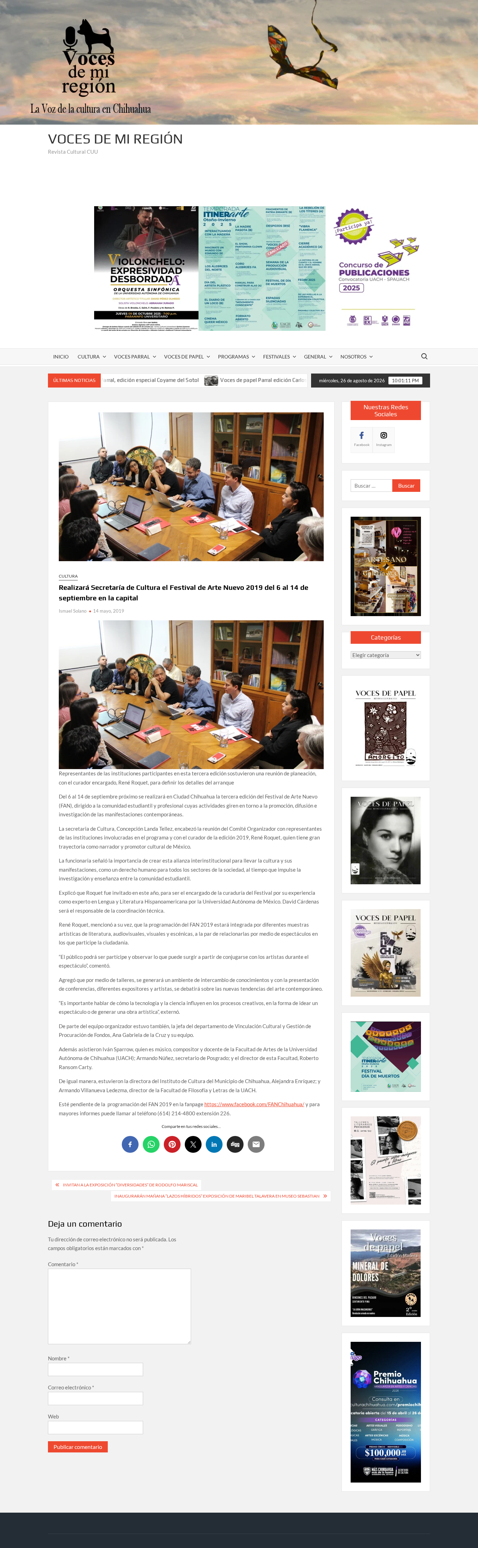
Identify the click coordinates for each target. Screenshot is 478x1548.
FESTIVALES (276, 357)
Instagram (384, 444)
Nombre (59, 1358)
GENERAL (315, 357)
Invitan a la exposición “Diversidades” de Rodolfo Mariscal (130, 1184)
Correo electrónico (71, 1387)
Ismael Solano (72, 611)
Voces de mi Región (115, 139)
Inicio (61, 357)
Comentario (63, 1264)
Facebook (362, 444)
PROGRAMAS (233, 357)
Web (53, 1416)
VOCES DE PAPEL (184, 357)
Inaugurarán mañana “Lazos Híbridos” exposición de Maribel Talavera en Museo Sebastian (216, 1196)
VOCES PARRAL (132, 357)
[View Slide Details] (262, 268)
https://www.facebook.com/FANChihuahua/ (254, 1104)
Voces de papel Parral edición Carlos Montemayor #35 (219, 380)
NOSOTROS (353, 357)
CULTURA (89, 357)
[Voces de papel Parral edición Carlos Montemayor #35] (145, 380)
